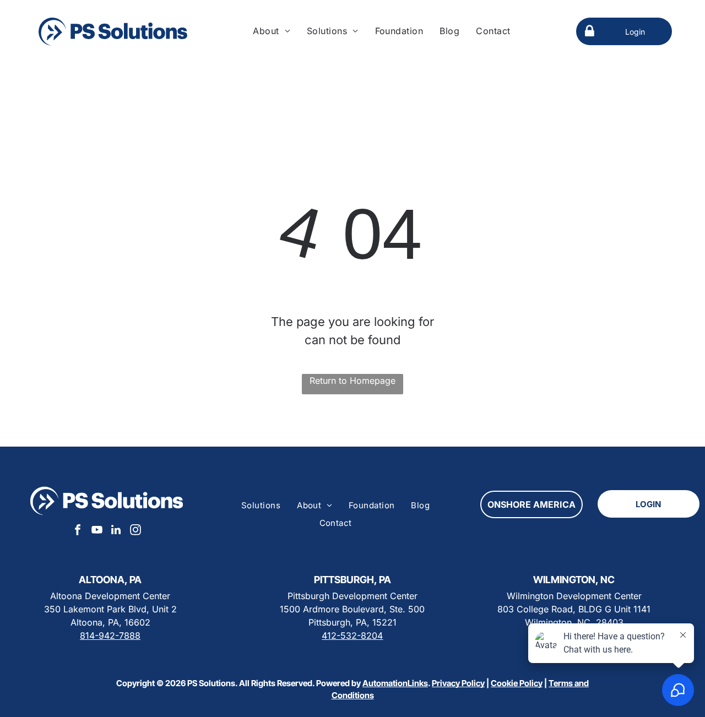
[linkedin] (116, 531)
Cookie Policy (517, 683)
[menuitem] (272, 30)
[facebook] (77, 531)
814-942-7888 (110, 635)
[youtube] (97, 531)
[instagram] (135, 531)
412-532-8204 (352, 635)
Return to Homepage (352, 380)
